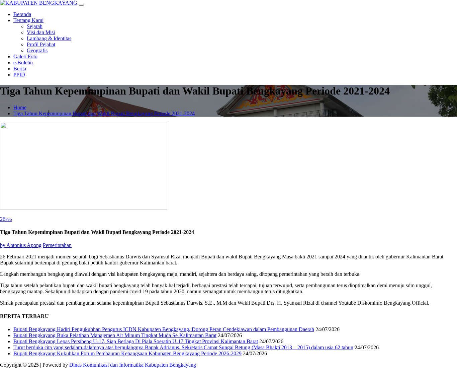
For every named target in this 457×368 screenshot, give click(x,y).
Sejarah (34, 26)
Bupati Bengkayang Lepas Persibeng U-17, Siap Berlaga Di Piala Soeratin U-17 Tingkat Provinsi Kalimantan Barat (135, 341)
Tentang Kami (28, 20)
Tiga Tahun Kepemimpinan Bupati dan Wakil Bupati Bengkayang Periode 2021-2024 (104, 113)
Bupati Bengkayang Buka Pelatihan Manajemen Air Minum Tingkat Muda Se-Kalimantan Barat (114, 335)
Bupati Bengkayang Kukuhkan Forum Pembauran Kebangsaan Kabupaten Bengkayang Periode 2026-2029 (127, 353)
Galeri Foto (25, 56)
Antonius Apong (20, 245)
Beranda (22, 14)
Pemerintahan (57, 245)
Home (19, 107)
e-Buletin (23, 62)
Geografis (37, 50)
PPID (19, 74)
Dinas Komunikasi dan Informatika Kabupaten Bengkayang (132, 365)
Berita (19, 68)
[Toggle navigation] (81, 5)
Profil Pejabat (41, 44)
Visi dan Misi (41, 32)
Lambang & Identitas (49, 38)
